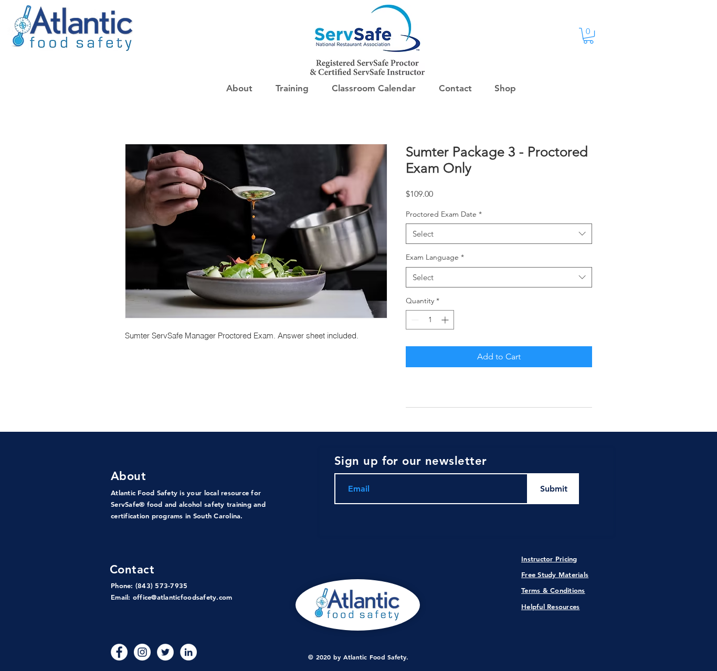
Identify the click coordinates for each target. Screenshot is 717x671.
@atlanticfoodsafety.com (191, 597)
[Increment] (445, 320)
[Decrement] (413, 320)
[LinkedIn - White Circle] (188, 652)
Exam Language (435, 257)
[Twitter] (165, 652)
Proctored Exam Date (444, 214)
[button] (502, 88)
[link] (588, 36)
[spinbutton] (429, 320)
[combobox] (499, 233)
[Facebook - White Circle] (119, 652)
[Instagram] (142, 652)
